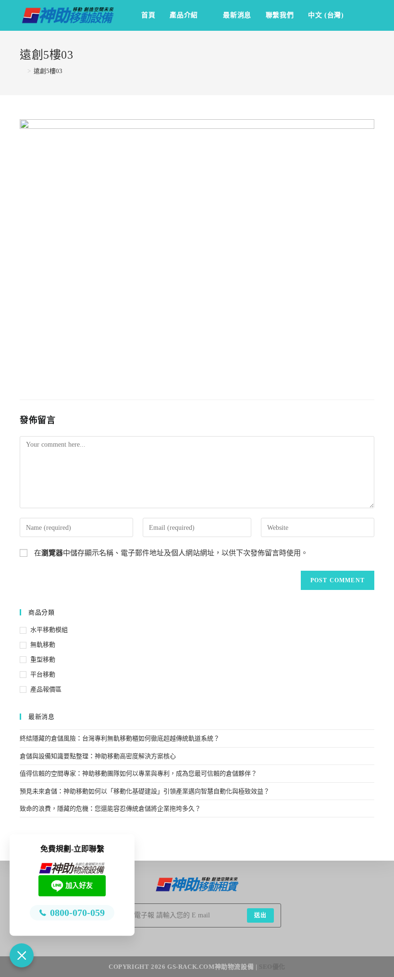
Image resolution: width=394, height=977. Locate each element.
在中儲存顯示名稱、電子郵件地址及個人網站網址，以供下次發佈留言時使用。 (171, 553)
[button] (22, 955)
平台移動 (42, 674)
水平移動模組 (49, 629)
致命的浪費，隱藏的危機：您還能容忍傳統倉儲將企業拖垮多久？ (110, 808)
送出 (260, 915)
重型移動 (42, 659)
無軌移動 (42, 644)
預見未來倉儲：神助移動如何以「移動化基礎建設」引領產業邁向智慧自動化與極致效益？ (145, 791)
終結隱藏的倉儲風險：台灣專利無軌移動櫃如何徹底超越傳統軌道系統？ (120, 738)
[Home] (22, 71)
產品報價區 (46, 689)
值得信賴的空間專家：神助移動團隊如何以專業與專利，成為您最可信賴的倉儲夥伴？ (138, 773)
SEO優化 (272, 966)
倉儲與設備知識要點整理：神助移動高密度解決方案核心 (98, 756)
